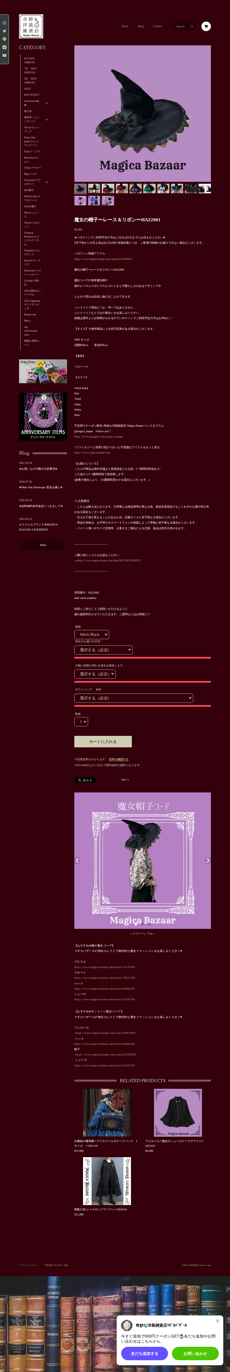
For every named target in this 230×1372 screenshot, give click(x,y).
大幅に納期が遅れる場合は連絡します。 (100, 665)
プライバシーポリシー (29, 1265)
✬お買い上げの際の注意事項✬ (38, 468)
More (43, 545)
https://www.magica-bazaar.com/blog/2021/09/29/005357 (109, 560)
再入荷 (28, 111)
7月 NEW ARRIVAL (31, 70)
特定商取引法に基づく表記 (56, 1265)
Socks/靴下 (30, 206)
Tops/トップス (32, 151)
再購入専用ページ (31, 342)
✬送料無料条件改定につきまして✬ (41, 506)
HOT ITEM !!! (32, 95)
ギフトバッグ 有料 (88, 689)
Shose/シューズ (31, 214)
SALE (27, 88)
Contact (157, 26)
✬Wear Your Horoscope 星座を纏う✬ (41, 487)
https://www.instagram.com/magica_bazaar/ (98, 436)
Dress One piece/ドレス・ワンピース (32, 141)
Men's (27, 320)
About (124, 26)
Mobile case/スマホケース (32, 198)
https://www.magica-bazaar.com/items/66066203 (104, 988)
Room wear (30, 314)
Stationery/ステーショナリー (32, 272)
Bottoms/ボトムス (31, 159)
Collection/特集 (31, 103)
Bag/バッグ (30, 174)
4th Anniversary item (31, 331)
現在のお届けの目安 (87, 641)
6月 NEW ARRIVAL (30, 80)
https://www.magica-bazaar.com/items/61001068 (105, 1054)
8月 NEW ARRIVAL (30, 60)
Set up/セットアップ (31, 129)
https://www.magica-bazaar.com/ (92, 452)
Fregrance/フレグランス (32, 252)
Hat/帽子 (29, 190)
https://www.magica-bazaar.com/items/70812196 (104, 977)
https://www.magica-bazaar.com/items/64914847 (105, 1032)
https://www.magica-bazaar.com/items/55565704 (104, 999)
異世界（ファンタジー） (31, 119)
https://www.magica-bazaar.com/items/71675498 (104, 967)
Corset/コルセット (32, 224)
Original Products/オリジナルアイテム (32, 238)
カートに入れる (103, 742)
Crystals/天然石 (31, 282)
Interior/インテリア (32, 262)
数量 (78, 713)
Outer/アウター (32, 167)
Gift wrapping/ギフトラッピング (32, 304)
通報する (125, 780)
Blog (141, 26)
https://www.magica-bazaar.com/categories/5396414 (103, 259)
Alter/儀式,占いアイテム (32, 292)
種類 (78, 626)
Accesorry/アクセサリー (32, 182)
